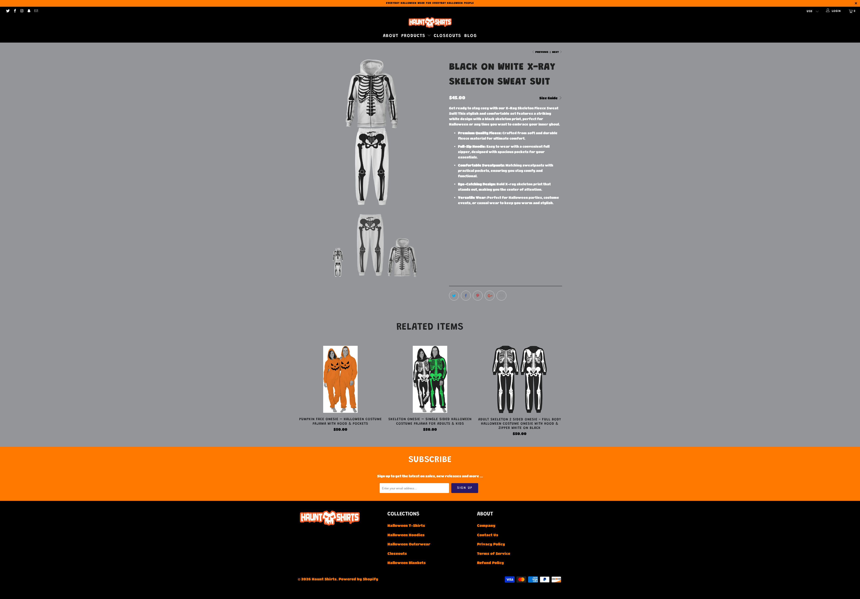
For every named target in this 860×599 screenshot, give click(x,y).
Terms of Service (493, 553)
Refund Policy (490, 562)
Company (486, 525)
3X (510, 231)
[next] (437, 132)
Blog (470, 36)
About (390, 36)
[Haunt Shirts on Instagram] (22, 11)
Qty (452, 253)
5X (532, 231)
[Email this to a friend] (501, 296)
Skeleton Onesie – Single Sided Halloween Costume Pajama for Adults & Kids (430, 379)
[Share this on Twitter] (454, 296)
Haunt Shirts (324, 579)
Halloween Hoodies (406, 535)
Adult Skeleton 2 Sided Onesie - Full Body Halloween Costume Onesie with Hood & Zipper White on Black (519, 379)
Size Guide (548, 98)
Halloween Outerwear (408, 544)
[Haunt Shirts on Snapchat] (29, 11)
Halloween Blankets (406, 562)
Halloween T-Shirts (406, 525)
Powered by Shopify (358, 579)
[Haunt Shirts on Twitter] (8, 11)
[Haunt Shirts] (430, 22)
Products (414, 36)
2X (499, 231)
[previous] (306, 132)
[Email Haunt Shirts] (36, 11)
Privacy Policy (491, 544)
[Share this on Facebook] (466, 296)
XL (487, 231)
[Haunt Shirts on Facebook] (15, 11)
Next (555, 51)
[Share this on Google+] (489, 296)
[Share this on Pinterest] (478, 296)
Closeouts (447, 36)
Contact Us (487, 535)
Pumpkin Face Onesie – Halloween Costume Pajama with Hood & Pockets (340, 379)
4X (521, 231)
